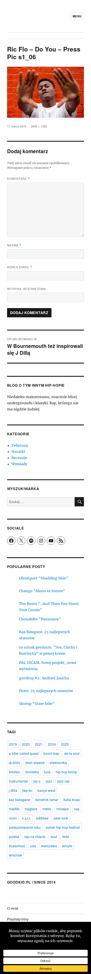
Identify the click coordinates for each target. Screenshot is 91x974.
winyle (67, 845)
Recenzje (19, 458)
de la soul (72, 753)
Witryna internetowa (26, 289)
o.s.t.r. (26, 818)
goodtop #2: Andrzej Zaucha (44, 678)
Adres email (19, 267)
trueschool (17, 845)
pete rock (61, 818)
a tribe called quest (23, 753)
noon (13, 818)
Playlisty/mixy (17, 919)
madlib (14, 808)
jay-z (37, 781)
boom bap (51, 753)
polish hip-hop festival (63, 827)
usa (33, 845)
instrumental (18, 781)
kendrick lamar (46, 799)
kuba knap (71, 799)
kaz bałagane (19, 799)
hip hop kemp (66, 771)
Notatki (18, 451)
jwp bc (27, 790)
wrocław (15, 855)
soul (54, 836)
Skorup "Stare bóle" (37, 703)
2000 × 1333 (39, 126)
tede (65, 836)
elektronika (58, 762)
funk (47, 771)
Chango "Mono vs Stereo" (42, 591)
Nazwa (14, 245)
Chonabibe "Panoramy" (40, 619)
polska (14, 836)
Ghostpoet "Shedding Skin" (43, 578)
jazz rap (63, 781)
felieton (14, 771)
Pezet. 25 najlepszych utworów (46, 691)
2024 (52, 744)
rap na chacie (35, 836)
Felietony (19, 445)
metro (46, 808)
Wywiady (19, 464)
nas (77, 808)
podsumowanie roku (25, 827)
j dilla (13, 790)
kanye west (46, 790)
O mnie (12, 908)
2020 (26, 744)
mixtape (62, 808)
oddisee (42, 818)
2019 (13, 744)
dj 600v (14, 762)
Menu (77, 16)
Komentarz (18, 178)
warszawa (49, 845)
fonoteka (32, 771)
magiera (31, 808)
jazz (49, 781)
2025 (65, 744)
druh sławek (35, 762)
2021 (39, 744)
